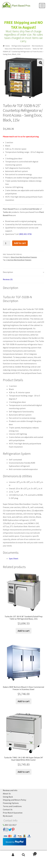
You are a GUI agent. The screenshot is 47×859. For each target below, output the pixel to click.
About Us (7, 793)
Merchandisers (37, 46)
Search (23, 855)
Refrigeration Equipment (21, 46)
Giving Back (8, 797)
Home (7, 46)
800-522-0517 (10, 825)
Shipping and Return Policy (14, 800)
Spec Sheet (13, 558)
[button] (40, 62)
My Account (8, 816)
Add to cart (20, 243)
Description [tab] (8, 272)
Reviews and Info (10, 790)
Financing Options (11, 803)
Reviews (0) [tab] (8, 279)
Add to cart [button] (23, 630)
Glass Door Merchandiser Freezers (18, 49)
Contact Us (7, 809)
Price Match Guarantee (12, 812)
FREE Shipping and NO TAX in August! (23, 25)
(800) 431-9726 (25, 234)
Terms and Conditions (12, 806)
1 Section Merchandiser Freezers (18, 260)
